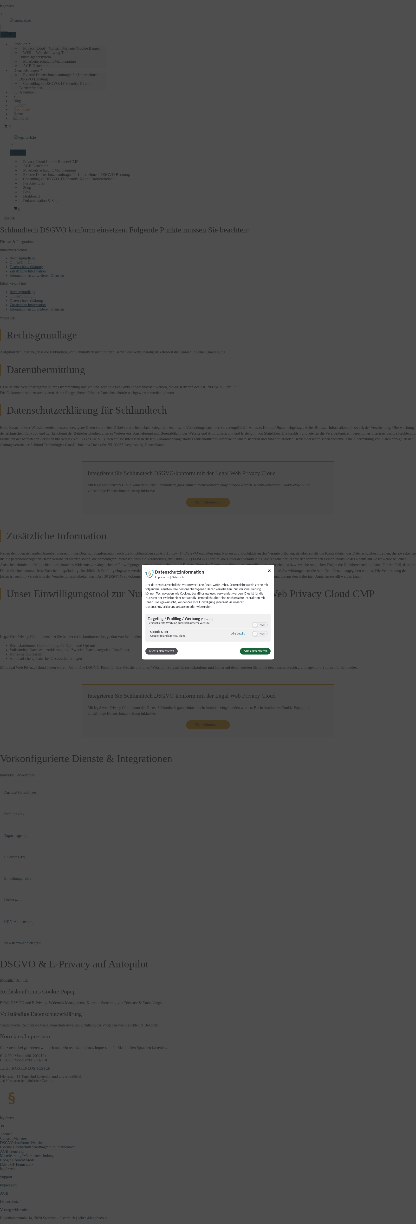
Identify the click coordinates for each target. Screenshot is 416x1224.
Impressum (162, 577)
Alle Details (238, 633)
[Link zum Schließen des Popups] (269, 571)
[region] (208, 628)
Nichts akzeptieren (161, 651)
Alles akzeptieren (255, 651)
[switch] (260, 625)
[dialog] (208, 612)
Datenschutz (180, 577)
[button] (255, 625)
